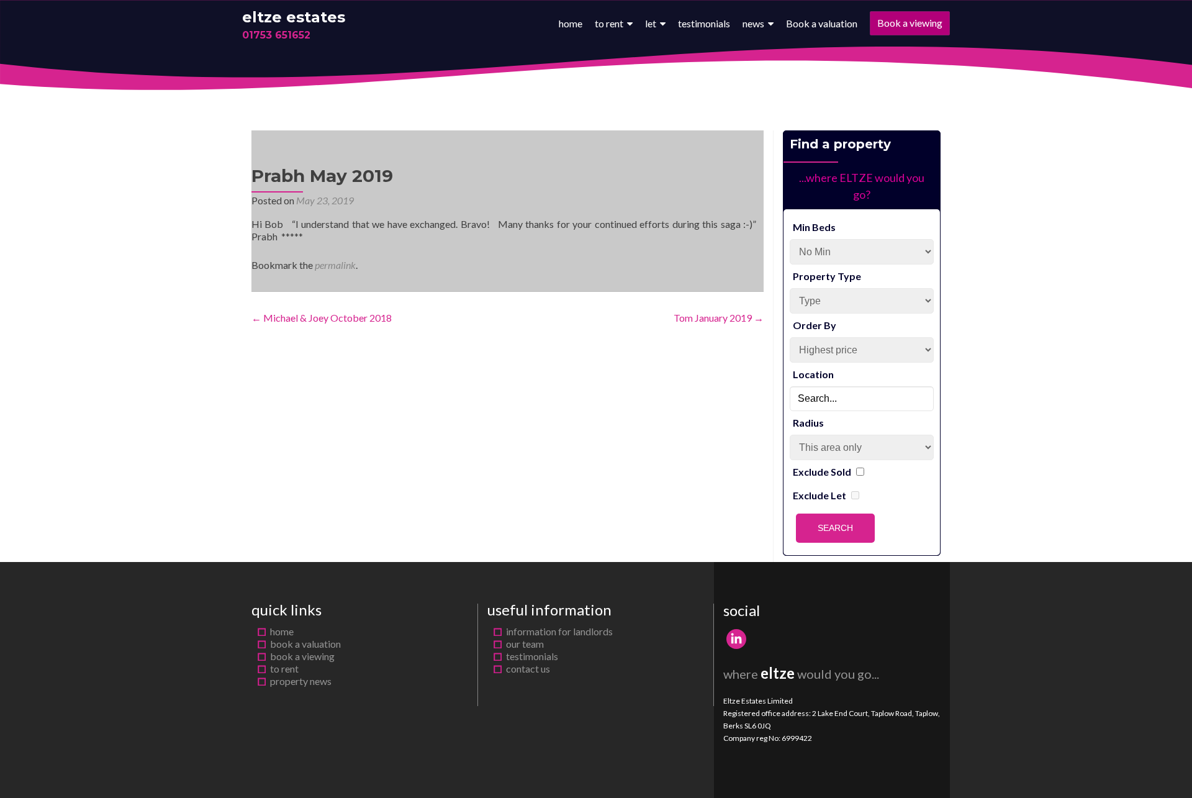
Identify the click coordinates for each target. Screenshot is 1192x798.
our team (525, 644)
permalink (335, 265)
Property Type (827, 276)
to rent (609, 23)
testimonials (704, 23)
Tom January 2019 (719, 318)
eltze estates (293, 17)
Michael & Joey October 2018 (321, 318)
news (753, 23)
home (570, 23)
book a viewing (302, 656)
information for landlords (559, 631)
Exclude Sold (822, 472)
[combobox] (862, 398)
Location (813, 374)
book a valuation (305, 644)
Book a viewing (909, 23)
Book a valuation (821, 23)
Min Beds (814, 227)
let (650, 23)
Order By (814, 325)
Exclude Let (819, 495)
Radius (808, 422)
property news (301, 681)
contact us (528, 668)
